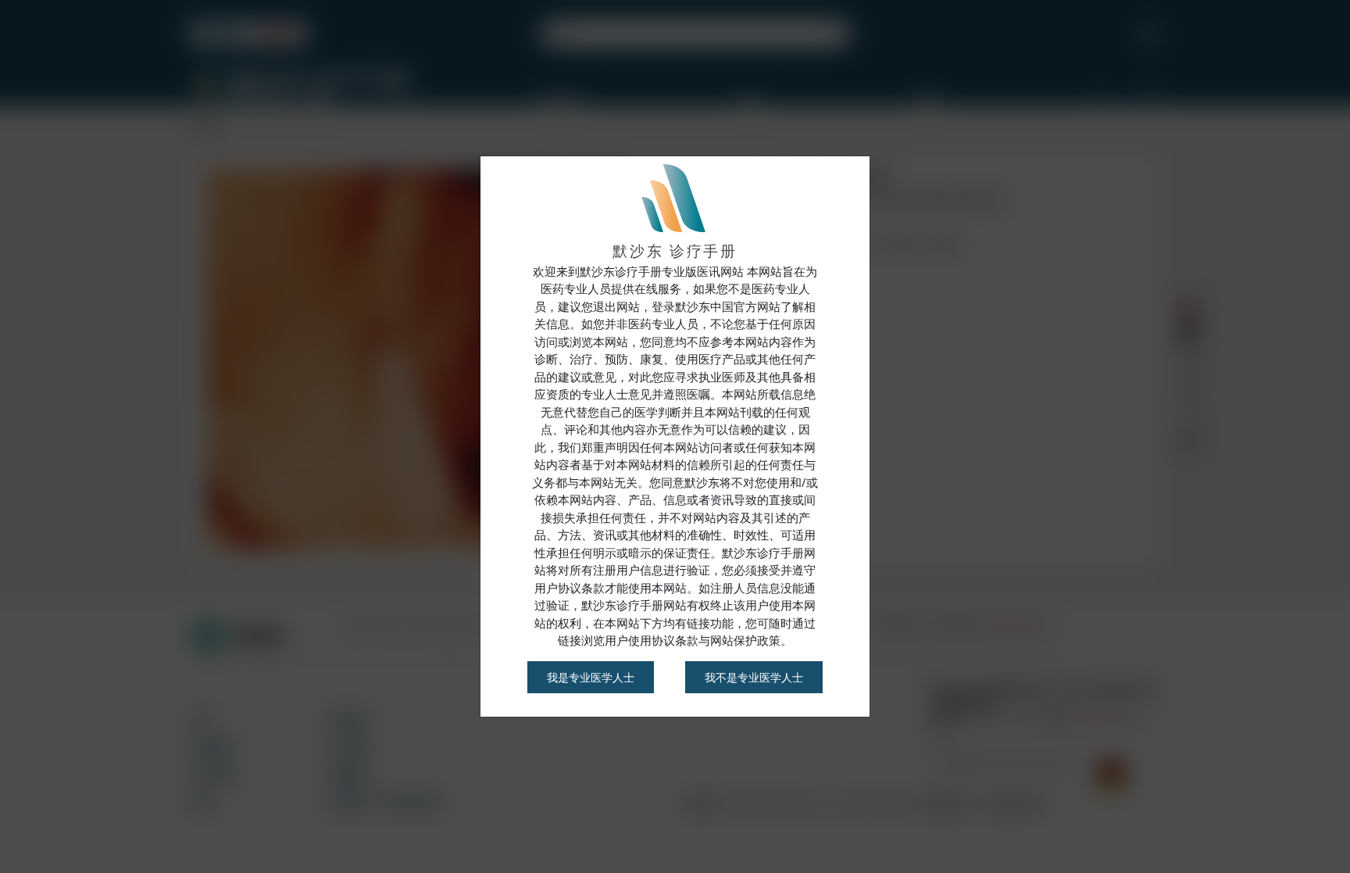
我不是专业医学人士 (754, 677)
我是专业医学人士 (590, 677)
